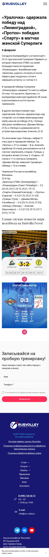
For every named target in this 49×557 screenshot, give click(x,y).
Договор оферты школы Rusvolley (24, 441)
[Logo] (24, 425)
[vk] (24, 530)
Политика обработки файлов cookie (24, 453)
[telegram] (17, 530)
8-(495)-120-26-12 (26, 496)
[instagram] (24, 279)
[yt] (32, 530)
